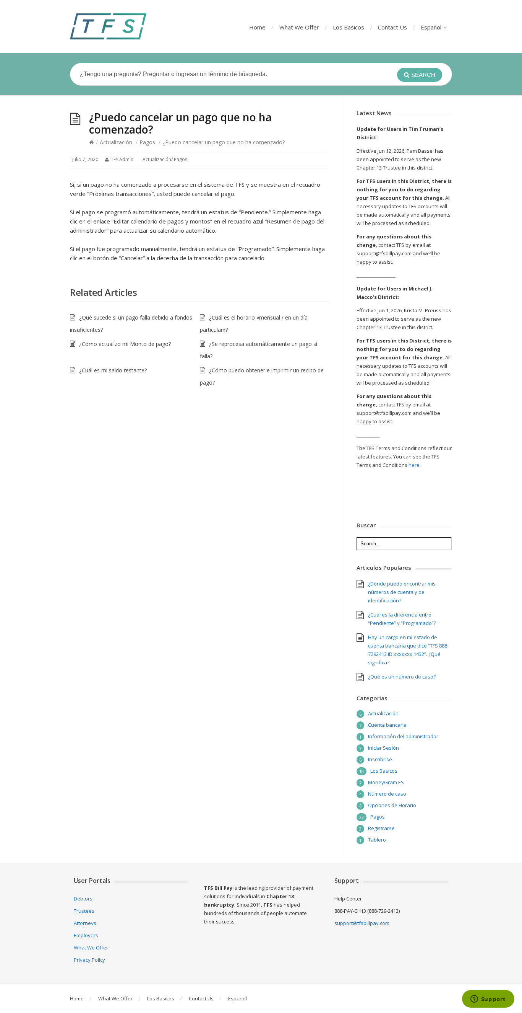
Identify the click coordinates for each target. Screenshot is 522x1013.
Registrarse (381, 828)
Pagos (147, 142)
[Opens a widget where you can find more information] (488, 999)
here (414, 465)
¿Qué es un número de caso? (402, 676)
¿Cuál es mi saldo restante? (113, 370)
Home (257, 27)
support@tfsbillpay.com (361, 923)
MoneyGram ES (386, 782)
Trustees (84, 910)
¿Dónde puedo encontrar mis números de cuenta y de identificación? (402, 592)
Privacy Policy (89, 959)
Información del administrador (403, 736)
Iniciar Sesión (383, 747)
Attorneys (85, 923)
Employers (86, 935)
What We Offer (299, 27)
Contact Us (392, 27)
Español (431, 27)
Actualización (116, 142)
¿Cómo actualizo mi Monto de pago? (125, 343)
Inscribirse (380, 759)
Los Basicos (348, 27)
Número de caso (387, 793)
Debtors (83, 898)
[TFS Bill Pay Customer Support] (108, 26)
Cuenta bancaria (387, 724)
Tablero (377, 839)
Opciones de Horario (392, 805)
